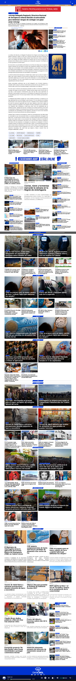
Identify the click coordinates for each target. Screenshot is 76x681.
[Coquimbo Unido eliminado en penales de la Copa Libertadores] (52, 621)
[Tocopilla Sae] (51, 32)
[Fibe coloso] (54, 166)
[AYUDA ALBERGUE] (51, 41)
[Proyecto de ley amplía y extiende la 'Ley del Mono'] (52, 628)
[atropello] (7, 203)
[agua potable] (52, 643)
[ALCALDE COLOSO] (7, 228)
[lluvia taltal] (52, 650)
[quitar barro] (54, 186)
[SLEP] (54, 193)
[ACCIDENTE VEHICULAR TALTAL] (51, 46)
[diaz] (54, 207)
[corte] (7, 215)
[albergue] (51, 37)
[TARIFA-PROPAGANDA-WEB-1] (38, 161)
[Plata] (54, 173)
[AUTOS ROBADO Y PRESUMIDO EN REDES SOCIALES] (7, 197)
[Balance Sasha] (7, 221)
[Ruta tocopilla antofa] (54, 200)
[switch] (53, 678)
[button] (11, 133)
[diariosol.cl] (5, 2)
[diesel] (54, 213)
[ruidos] (54, 220)
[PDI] (52, 657)
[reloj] (54, 180)
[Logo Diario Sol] (38, 3)
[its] (54, 227)
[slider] (10, 679)
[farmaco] (52, 606)
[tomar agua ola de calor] (7, 209)
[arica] (52, 614)
